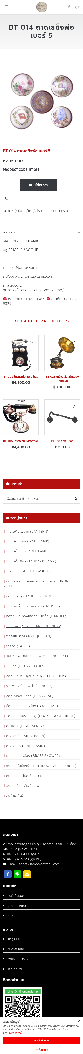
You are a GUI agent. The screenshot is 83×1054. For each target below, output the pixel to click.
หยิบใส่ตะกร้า (38, 185)
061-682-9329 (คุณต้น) (24, 859)
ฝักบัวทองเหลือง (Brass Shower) (33, 755)
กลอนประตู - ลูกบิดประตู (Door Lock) (36, 676)
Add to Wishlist (7, 198)
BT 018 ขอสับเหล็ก (62, 441)
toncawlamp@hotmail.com (39, 864)
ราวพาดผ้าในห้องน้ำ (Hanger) (29, 686)
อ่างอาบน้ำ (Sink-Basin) (25, 745)
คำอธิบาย (9, 232)
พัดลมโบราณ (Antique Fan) (29, 636)
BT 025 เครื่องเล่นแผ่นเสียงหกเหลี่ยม (62, 379)
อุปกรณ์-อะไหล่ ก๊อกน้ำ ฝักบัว (27, 775)
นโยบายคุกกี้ (15, 1032)
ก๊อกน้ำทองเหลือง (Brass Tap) (30, 696)
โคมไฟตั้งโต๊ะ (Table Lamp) (27, 551)
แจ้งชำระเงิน (15, 969)
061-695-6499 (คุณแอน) (24, 854)
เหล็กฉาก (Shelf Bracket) (28, 571)
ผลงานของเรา (16, 905)
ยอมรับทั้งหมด (41, 1040)
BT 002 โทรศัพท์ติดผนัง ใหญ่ (20, 377)
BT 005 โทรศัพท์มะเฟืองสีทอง (20, 441)
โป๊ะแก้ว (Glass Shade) (24, 666)
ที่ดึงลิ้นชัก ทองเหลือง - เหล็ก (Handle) (36, 616)
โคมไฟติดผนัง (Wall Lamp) (28, 541)
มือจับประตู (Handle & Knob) (30, 596)
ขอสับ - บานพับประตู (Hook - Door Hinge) (41, 715)
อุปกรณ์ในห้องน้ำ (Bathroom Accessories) (41, 765)
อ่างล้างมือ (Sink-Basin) (26, 735)
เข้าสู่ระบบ (13, 939)
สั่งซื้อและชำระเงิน (18, 959)
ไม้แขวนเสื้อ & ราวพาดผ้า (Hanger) (33, 606)
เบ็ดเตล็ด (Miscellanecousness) (43, 210)
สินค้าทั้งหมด (15, 895)
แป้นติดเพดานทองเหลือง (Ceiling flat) (37, 656)
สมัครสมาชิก (15, 949)
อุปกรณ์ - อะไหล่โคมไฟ (22, 785)
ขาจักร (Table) (18, 646)
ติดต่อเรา (13, 915)
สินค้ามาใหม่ (14, 795)
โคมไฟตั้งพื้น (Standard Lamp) (31, 561)
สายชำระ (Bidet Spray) (25, 726)
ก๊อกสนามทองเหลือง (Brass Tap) (32, 705)
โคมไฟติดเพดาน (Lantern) (27, 531)
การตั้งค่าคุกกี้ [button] (41, 1049)
